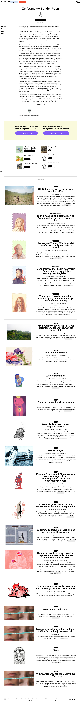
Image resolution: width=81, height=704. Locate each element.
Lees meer (66, 205)
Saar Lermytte (57, 634)
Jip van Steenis (57, 194)
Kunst (55, 471)
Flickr (44, 104)
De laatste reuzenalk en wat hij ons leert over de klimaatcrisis (55, 531)
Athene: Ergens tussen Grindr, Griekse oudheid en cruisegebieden (56, 505)
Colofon (25, 698)
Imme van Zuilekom (51, 405)
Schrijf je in (55, 133)
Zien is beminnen (55, 375)
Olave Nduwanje (52, 378)
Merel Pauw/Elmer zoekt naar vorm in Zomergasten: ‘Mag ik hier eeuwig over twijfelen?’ (55, 271)
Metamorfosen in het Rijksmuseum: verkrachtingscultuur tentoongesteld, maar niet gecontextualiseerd (56, 477)
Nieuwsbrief (19, 698)
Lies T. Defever (51, 303)
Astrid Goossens (51, 276)
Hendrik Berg (51, 535)
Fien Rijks (62, 483)
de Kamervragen (33, 100)
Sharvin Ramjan (52, 509)
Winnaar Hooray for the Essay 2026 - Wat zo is (55, 675)
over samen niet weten (55, 609)
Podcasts (65, 698)
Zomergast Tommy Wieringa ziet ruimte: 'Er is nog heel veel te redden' (56, 245)
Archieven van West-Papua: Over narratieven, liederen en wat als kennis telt (56, 327)
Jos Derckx (62, 591)
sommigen (26, 66)
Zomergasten (56, 241)
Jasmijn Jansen (63, 453)
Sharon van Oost (51, 453)
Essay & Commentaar (56, 213)
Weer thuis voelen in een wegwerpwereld (55, 425)
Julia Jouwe (51, 333)
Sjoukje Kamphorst (50, 653)
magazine (14, 2)
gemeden (21, 41)
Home (9, 698)
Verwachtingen (56, 450)
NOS (48, 90)
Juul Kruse (51, 223)
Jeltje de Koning (61, 223)
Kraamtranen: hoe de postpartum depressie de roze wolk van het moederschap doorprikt (55, 555)
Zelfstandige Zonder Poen (40, 8)
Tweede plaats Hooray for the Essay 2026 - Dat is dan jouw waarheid (56, 630)
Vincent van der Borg (51, 250)
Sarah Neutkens (52, 591)
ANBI (46, 698)
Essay (55, 186)
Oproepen (51, 698)
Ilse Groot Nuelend (62, 535)
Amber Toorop (62, 333)
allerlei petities (33, 101)
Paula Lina (42, 22)
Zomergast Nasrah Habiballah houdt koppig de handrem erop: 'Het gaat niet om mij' (55, 298)
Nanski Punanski (63, 405)
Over (14, 698)
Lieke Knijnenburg (51, 429)
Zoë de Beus (63, 509)
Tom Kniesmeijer (52, 355)
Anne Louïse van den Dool (53, 560)
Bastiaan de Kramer (63, 653)
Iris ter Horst (63, 378)
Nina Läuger (53, 483)
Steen (56, 650)
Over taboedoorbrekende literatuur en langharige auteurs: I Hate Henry (55, 587)
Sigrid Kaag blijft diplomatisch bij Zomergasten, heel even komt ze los (55, 218)
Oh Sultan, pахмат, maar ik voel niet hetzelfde (55, 190)
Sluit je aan (25, 133)
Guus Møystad (63, 355)
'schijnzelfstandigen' (24, 35)
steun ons (22, 2)
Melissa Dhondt (57, 679)
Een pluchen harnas (56, 352)
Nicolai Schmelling (63, 429)
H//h (5, 699)
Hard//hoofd (5, 2)
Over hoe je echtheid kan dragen (56, 402)
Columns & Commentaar (40, 20)
